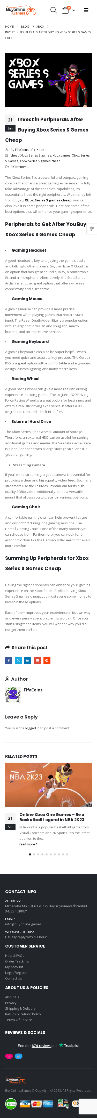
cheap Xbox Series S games (31, 155)
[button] (54, 10)
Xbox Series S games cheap (40, 161)
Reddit (46, 660)
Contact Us (13, 978)
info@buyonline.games (23, 924)
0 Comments (20, 167)
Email (37, 660)
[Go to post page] (48, 785)
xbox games (62, 155)
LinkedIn (27, 660)
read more (27, 844)
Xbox (40, 150)
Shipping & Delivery (20, 1008)
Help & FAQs (14, 955)
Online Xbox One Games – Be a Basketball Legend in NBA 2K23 (51, 817)
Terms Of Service (18, 1019)
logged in (32, 728)
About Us (12, 997)
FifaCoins (22, 150)
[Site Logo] (20, 10)
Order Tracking (16, 961)
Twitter (18, 660)
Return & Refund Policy (23, 1014)
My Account (14, 967)
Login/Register (16, 972)
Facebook (8, 660)
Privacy (11, 1002)
